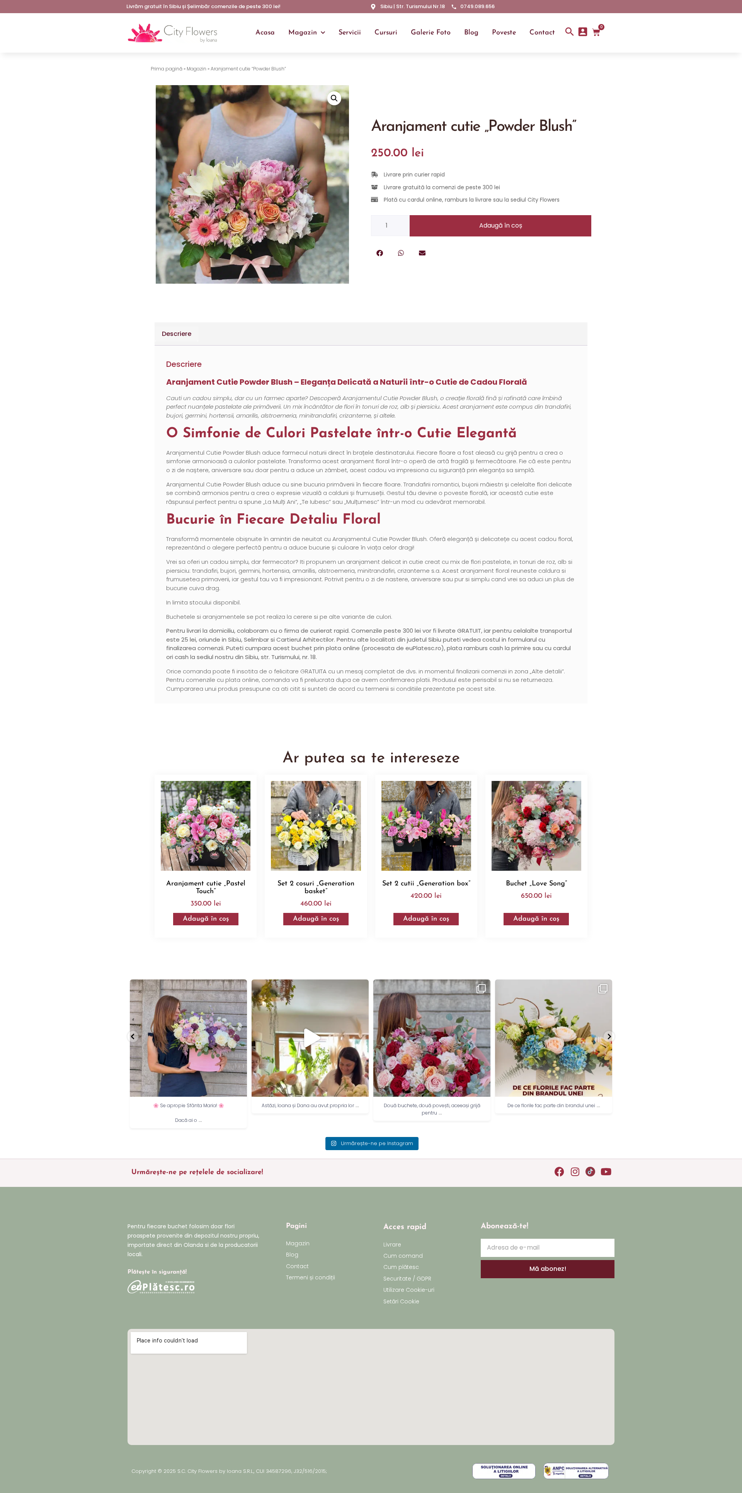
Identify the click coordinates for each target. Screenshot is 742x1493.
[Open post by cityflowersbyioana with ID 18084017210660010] (188, 1038)
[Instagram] (575, 1171)
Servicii (350, 32)
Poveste (504, 32)
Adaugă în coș (500, 225)
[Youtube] (606, 1171)
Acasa (265, 32)
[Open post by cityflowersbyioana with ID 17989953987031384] (310, 1038)
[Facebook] (559, 1171)
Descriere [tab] (176, 333)
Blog (471, 32)
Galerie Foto (431, 32)
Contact (542, 32)
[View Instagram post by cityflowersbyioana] (239, 1087)
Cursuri (385, 32)
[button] (334, 98)
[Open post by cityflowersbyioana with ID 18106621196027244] (553, 1038)
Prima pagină (166, 68)
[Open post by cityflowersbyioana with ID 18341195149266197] (431, 1038)
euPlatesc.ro (423, 648)
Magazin (302, 32)
